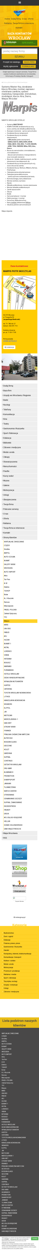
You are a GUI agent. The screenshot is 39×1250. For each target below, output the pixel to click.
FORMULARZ (28, 66)
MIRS (6, 625)
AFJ (5, 636)
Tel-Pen (7, 579)
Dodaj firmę (16, 19)
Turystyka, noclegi (10, 981)
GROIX (6, 814)
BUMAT (7, 561)
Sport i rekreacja (10, 978)
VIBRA (6, 655)
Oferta (30, 19)
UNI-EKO (7, 629)
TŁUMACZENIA (10, 787)
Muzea (6, 480)
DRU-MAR (8, 768)
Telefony (7, 409)
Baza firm (7, 390)
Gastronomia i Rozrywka (13, 428)
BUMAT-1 (7, 644)
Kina (5, 419)
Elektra (6, 587)
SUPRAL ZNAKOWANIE (13, 802)
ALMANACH (8, 772)
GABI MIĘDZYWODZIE (12, 829)
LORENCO (8, 651)
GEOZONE (8, 746)
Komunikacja (9, 414)
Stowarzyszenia (10, 462)
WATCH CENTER (10, 791)
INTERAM (7, 659)
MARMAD (7, 666)
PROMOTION (9, 776)
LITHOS (7, 697)
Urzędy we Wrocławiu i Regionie (17, 395)
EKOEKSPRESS (10, 806)
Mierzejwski (8, 606)
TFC (5, 617)
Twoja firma (8, 504)
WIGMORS (8, 704)
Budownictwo (9, 933)
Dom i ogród (8, 936)
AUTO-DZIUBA (9, 557)
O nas (24, 19)
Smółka (7, 549)
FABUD (6, 632)
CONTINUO (8, 761)
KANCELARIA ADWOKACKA (14, 700)
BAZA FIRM (29, 62)
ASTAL (6, 647)
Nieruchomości (10, 466)
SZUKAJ (19, 56)
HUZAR (7, 640)
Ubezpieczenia (9, 499)
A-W (5, 583)
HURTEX (7, 685)
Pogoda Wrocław (19, 901)
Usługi (6, 495)
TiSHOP (7, 591)
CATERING (8, 689)
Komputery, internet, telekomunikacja (17, 954)
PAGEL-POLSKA (10, 610)
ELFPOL (7, 708)
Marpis (25, 82)
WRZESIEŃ (8, 568)
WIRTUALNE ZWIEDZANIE (14, 542)
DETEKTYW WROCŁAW (12, 765)
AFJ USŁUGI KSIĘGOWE (13, 817)
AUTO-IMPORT (9, 572)
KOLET (6, 749)
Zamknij (34, 1238)
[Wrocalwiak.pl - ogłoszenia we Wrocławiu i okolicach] (19, 887)
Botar (6, 594)
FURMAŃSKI (9, 670)
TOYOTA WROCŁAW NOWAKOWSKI (17, 693)
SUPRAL (7, 757)
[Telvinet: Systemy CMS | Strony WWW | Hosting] (19, 852)
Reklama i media (10, 974)
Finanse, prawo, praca (12, 943)
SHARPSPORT (9, 780)
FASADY (7, 810)
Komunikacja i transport (12, 957)
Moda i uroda (8, 452)
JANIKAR (7, 784)
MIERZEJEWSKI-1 (11, 719)
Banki (5, 400)
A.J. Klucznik (9, 598)
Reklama (8, 23)
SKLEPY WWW (9, 564)
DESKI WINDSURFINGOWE (14, 678)
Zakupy (6, 457)
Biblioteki (7, 443)
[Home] (2, 82)
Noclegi (6, 405)
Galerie (6, 485)
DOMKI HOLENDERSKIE (13, 825)
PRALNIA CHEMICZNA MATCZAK (17, 734)
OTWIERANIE (9, 795)
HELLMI (7, 821)
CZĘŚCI (7, 545)
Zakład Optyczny (10, 613)
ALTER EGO (8, 738)
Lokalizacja (10, 347)
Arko (5, 576)
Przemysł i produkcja (12, 971)
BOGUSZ (7, 663)
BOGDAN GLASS (10, 742)
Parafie (6, 471)
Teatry (6, 424)
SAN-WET (7, 723)
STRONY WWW (9, 727)
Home (7, 19)
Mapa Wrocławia (10, 833)
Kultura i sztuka (9, 961)
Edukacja (7, 438)
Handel (6, 950)
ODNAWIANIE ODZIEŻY (13, 799)
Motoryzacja (8, 490)
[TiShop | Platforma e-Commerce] (19, 869)
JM (5, 712)
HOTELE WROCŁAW (11, 674)
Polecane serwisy (11, 509)
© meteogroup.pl (19, 917)
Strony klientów (17, 82)
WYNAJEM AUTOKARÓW (13, 681)
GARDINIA (8, 753)
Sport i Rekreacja (10, 433)
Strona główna (7, 82)
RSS (5, 838)
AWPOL (7, 553)
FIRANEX (7, 731)
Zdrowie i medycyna (12, 447)
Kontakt (19, 28)
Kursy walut (8, 476)
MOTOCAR (8, 715)
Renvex (7, 602)
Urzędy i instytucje (11, 985)
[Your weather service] (19, 898)
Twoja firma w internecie (23, 23)
